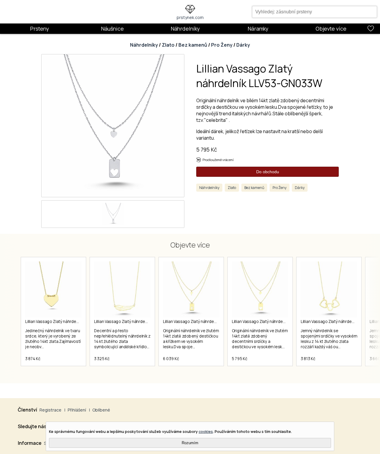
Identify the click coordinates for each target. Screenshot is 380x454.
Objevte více (331, 28)
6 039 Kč (171, 358)
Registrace (50, 410)
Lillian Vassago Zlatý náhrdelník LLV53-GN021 (66, 321)
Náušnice (112, 28)
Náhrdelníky (185, 28)
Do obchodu (267, 171)
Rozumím (190, 443)
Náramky (258, 28)
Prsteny (39, 28)
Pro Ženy (221, 45)
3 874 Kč (32, 358)
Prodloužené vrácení (218, 159)
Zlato (168, 45)
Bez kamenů (192, 45)
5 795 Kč (206, 149)
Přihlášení (77, 410)
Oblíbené (101, 410)
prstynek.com (190, 17)
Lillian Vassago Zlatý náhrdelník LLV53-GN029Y (137, 321)
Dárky (243, 45)
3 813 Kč (308, 358)
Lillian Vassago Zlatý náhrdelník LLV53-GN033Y (274, 321)
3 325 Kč (102, 358)
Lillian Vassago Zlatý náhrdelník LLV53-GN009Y (205, 321)
